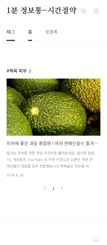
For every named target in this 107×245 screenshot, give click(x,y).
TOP (96, 240)
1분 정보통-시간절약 (42, 11)
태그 (11, 31)
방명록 (51, 31)
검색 (84, 11)
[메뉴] (96, 11)
